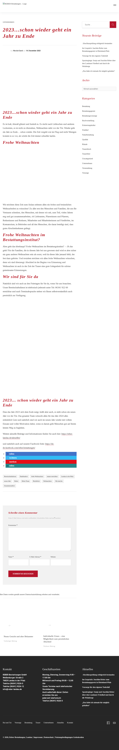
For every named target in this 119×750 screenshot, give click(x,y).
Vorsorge (85, 173)
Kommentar (12, 525)
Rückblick (36, 481)
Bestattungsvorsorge (89, 116)
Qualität (85, 140)
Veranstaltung (87, 168)
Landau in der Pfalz (67, 476)
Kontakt (70, 723)
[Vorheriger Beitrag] (20, 619)
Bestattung (86, 106)
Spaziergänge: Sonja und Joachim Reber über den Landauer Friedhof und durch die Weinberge (99, 63)
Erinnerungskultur (88, 125)
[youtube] (114, 723)
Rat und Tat (7, 723)
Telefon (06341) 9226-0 (13, 683)
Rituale (84, 144)
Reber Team (25, 481)
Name (10, 557)
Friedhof (85, 130)
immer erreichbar (52, 476)
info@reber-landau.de (12, 689)
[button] (10, 454)
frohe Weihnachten (37, 476)
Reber (16, 481)
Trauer (38, 723)
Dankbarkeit (24, 476)
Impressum (38, 737)
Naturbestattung (88, 135)
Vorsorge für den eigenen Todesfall (95, 56)
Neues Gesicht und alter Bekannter (18, 636)
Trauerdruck (86, 149)
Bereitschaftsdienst (10, 476)
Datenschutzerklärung (33, 594)
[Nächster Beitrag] (59, 619)
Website (53, 557)
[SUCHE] (113, 24)
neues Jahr (7, 481)
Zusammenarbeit (9, 486)
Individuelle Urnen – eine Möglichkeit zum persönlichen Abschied (56, 639)
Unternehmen (8, 22)
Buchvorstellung (88, 121)
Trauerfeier (86, 154)
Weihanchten (47, 481)
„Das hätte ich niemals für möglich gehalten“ (98, 71)
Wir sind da (58, 481)
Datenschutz (49, 737)
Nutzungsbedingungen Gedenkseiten (69, 737)
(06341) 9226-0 (56, 701)
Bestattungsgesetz (88, 111)
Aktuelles (60, 723)
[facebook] (108, 723)
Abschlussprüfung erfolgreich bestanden (97, 43)
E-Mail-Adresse (35, 557)
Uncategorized (87, 159)
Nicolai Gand (18, 51)
